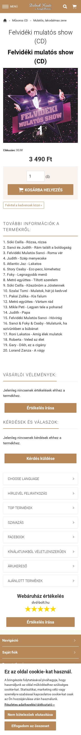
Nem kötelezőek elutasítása (30, 714)
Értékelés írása (40, 408)
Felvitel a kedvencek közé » (23, 205)
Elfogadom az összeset (30, 726)
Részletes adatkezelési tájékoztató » (29, 704)
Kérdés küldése (41, 458)
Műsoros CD (20, 20)
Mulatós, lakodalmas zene (50, 20)
